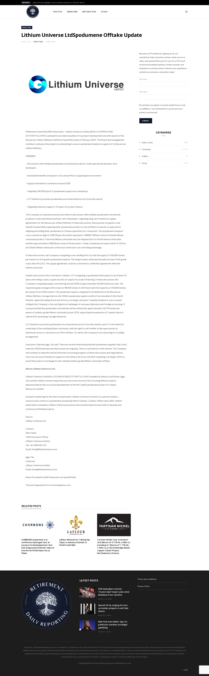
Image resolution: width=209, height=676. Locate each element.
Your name (143, 79)
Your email (143, 92)
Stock (104, 11)
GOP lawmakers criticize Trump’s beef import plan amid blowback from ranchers (113, 592)
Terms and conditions (147, 579)
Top (186, 670)
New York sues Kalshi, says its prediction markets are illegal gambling (112, 624)
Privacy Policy (143, 586)
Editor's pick (147, 142)
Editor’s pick (89, 11)
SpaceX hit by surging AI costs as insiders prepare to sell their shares (59, 3)
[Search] (185, 11)
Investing (72, 11)
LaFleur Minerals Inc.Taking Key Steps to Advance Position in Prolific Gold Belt (74, 542)
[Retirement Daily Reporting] (32, 11)
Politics (57, 11)
